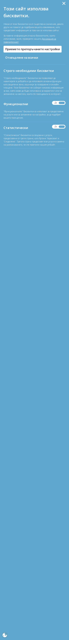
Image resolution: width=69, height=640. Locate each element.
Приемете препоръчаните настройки (32, 49)
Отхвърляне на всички (21, 58)
